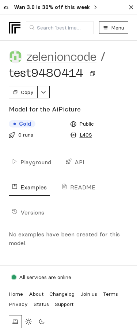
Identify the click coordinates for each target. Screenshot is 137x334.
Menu (117, 27)
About (36, 294)
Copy (27, 92)
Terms (110, 294)
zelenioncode (61, 57)
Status (41, 304)
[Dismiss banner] (131, 7)
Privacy (18, 304)
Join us (88, 294)
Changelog (62, 294)
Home (16, 294)
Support (64, 304)
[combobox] (59, 27)
